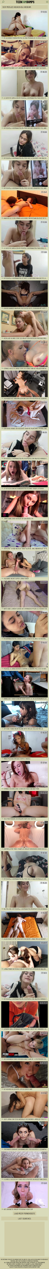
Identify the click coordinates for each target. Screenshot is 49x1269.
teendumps (25, 2)
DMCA (30, 1267)
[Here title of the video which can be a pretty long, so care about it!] (24, 23)
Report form (36, 1267)
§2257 (26, 1267)
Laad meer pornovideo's (24, 1213)
